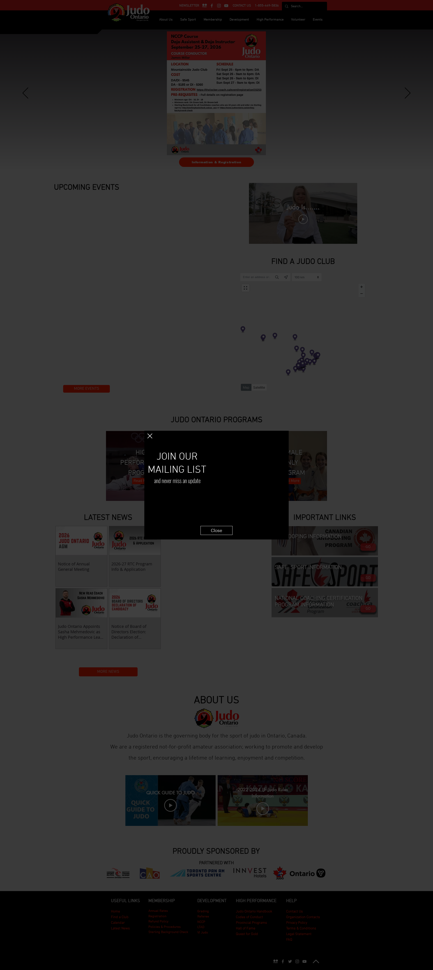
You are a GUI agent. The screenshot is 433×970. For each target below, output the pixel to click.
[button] (149, 435)
